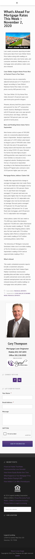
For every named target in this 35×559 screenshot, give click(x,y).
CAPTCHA (5, 428)
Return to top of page (17, 551)
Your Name (6, 393)
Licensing (23, 503)
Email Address (8, 402)
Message (5, 412)
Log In (17, 555)
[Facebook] (15, 380)
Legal (17, 503)
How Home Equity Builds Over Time (16, 472)
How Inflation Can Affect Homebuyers (17, 481)
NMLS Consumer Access (18, 500)
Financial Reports (20, 291)
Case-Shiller (19, 293)
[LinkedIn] (19, 380)
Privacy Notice (9, 503)
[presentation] (17, 434)
